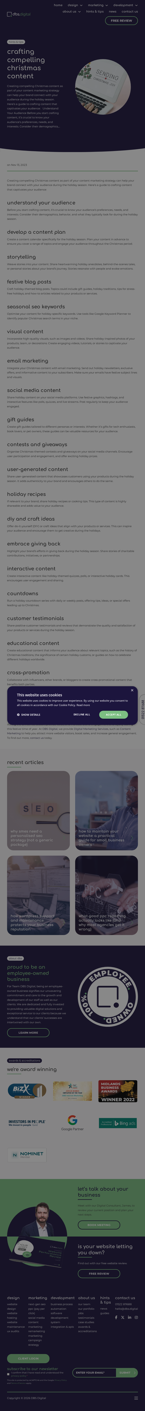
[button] (28, 715)
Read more (83, 705)
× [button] (132, 690)
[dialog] (72, 705)
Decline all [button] (82, 714)
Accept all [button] (113, 714)
